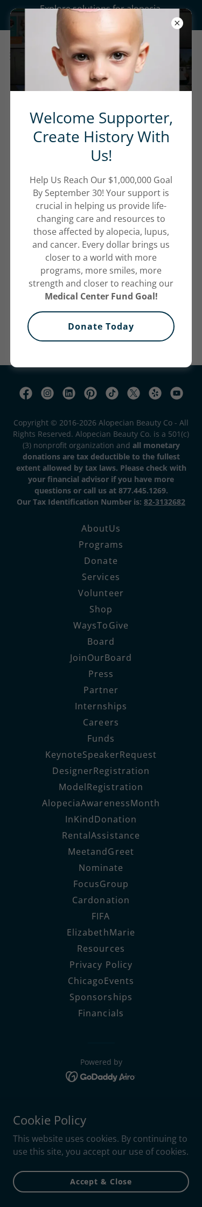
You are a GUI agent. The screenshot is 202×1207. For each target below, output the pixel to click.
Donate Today (101, 326)
